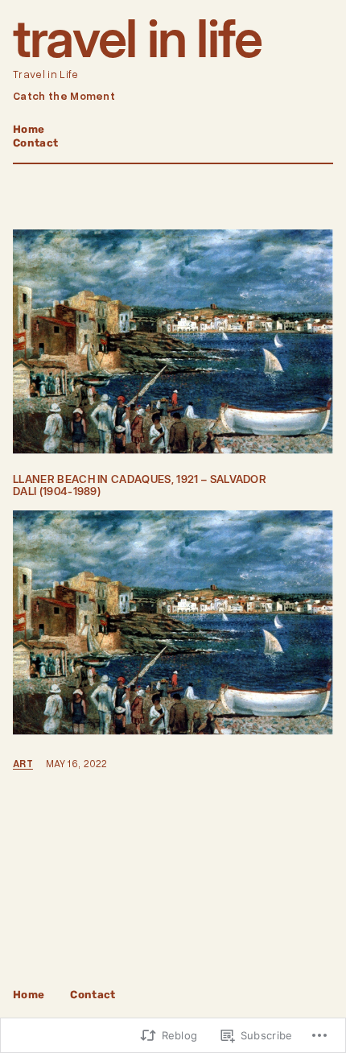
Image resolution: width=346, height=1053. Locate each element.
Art (23, 763)
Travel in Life (137, 38)
